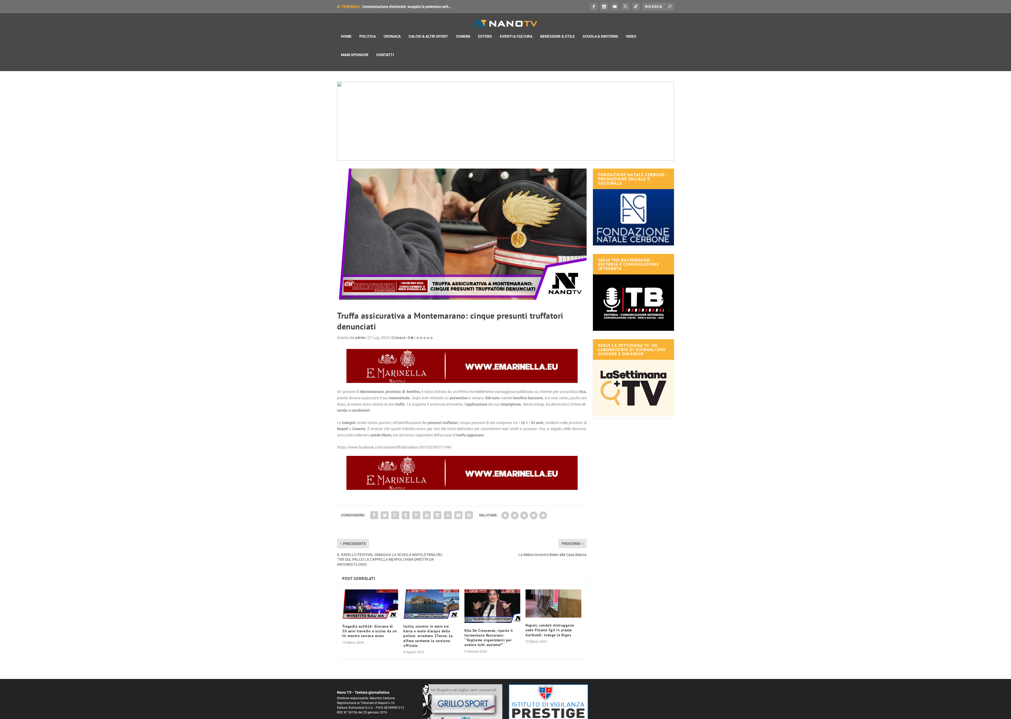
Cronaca (392, 36)
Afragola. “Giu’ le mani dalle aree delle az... (398, 6)
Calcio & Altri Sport (428, 36)
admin (360, 338)
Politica (367, 36)
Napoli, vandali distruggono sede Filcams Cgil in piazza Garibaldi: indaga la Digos (550, 630)
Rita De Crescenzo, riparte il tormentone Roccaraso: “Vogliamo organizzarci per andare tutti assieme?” (488, 637)
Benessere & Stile (557, 36)
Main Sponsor (354, 55)
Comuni (463, 36)
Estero (485, 36)
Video (631, 36)
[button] (505, 121)
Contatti (385, 55)
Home (346, 36)
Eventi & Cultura (516, 36)
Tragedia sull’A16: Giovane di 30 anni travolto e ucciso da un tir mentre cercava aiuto (369, 631)
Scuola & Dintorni (600, 36)
